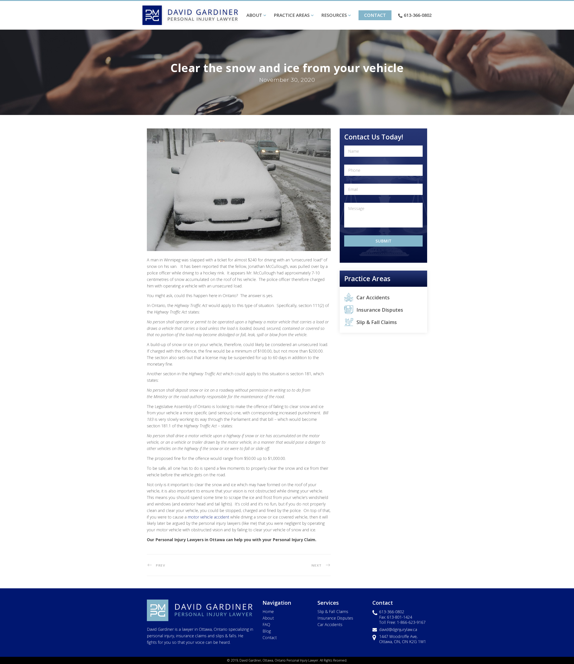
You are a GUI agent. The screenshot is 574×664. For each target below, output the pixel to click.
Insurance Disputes (380, 309)
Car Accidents (373, 297)
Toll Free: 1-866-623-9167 (402, 622)
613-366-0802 (418, 15)
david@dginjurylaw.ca (398, 629)
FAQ (266, 624)
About (254, 15)
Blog (267, 631)
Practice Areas (292, 15)
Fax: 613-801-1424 (395, 617)
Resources (334, 15)
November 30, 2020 (287, 80)
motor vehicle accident (208, 517)
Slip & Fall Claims (377, 322)
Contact (375, 15)
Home (268, 611)
